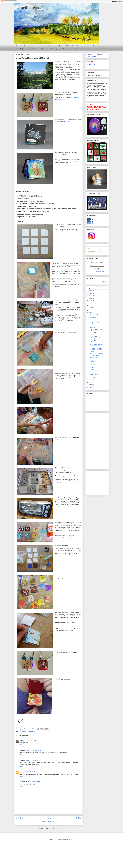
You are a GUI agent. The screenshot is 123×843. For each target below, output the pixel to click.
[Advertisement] (94, 440)
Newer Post (19, 818)
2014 (90, 308)
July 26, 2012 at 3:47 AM (33, 760)
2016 (90, 303)
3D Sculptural (27, 45)
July (91, 327)
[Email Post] (37, 729)
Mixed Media (58, 45)
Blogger (70, 839)
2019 (90, 295)
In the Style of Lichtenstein (94, 360)
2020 (90, 293)
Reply (21, 745)
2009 (90, 385)
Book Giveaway (94, 357)
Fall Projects (94, 45)
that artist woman (28, 7)
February (93, 374)
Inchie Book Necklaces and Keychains (96, 344)
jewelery (33, 731)
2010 (90, 382)
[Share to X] (44, 729)
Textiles (49, 45)
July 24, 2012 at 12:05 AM (34, 750)
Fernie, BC (75, 61)
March (92, 372)
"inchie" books (67, 121)
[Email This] (41, 729)
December (93, 315)
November (93, 317)
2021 (90, 290)
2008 (90, 387)
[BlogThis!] (42, 729)
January (92, 377)
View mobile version (48, 821)
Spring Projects (33, 49)
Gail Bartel (92, 64)
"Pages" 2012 (76, 97)
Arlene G (22, 740)
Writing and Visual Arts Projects (50, 49)
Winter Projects (20, 49)
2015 (90, 305)
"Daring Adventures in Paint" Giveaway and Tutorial (96, 331)
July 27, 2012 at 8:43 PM (30, 771)
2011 (90, 380)
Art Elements (69, 45)
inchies (29, 731)
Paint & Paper (39, 45)
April (91, 369)
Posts (91, 249)
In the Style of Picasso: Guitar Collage (96, 354)
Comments (92, 251)
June (92, 364)
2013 (90, 310)
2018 (90, 298)
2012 (90, 312)
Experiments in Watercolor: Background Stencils (96, 336)
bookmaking (23, 731)
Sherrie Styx (59, 99)
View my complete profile (94, 67)
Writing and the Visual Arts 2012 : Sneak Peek (96, 349)
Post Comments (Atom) (52, 828)
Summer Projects (82, 45)
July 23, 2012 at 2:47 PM (32, 740)
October (92, 320)
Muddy (22, 771)
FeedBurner (100, 271)
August (92, 324)
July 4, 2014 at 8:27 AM (33, 781)
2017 (90, 300)
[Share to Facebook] (46, 729)
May (91, 367)
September (93, 322)
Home (18, 45)
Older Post (77, 818)
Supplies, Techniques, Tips (70, 49)
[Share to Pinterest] (48, 729)
